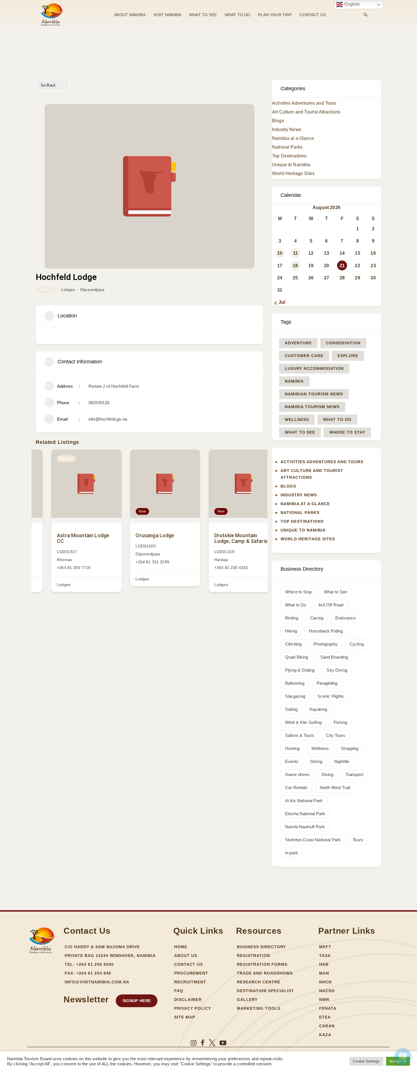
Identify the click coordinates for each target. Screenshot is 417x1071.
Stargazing (295, 696)
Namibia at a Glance (293, 138)
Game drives (297, 774)
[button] (136, 1000)
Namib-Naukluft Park (305, 826)
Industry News (286, 129)
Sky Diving (337, 670)
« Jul (280, 302)
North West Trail (335, 787)
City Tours (335, 735)
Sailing (291, 709)
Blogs (278, 120)
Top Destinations (289, 155)
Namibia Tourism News (312, 406)
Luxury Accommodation (314, 368)
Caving (316, 617)
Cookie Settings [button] (366, 1061)
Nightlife (341, 761)
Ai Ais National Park (304, 800)
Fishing (340, 722)
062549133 (99, 402)
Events (291, 761)
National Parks (287, 147)
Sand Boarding (334, 657)
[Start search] (365, 14)
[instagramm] (194, 1043)
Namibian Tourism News (314, 394)
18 (295, 265)
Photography (325, 644)
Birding (291, 617)
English (351, 4)
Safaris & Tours (299, 735)
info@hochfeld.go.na (108, 419)
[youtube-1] (223, 1043)
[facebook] (203, 1043)
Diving (328, 774)
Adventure (298, 343)
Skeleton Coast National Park (313, 839)
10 (279, 253)
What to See (300, 432)
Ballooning (295, 683)
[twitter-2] (212, 1043)
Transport (354, 774)
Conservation (343, 343)
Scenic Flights (330, 696)
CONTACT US (313, 14)
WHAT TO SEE (203, 14)
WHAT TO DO (237, 14)
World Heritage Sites (293, 173)
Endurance (345, 617)
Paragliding (327, 683)
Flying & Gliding (300, 670)
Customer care (304, 355)
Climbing (293, 644)
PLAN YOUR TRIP (275, 14)
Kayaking (318, 709)
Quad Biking (296, 657)
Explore (348, 355)
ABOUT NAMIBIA (130, 14)
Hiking (291, 631)
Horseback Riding (326, 631)
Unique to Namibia (291, 164)
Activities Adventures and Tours (304, 103)
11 (295, 253)
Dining (316, 761)
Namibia (294, 381)
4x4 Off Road (331, 604)
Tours (358, 839)
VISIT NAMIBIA (167, 14)
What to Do (337, 419)
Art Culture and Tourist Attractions (306, 111)
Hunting (292, 748)
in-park (291, 852)
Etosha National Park (305, 813)
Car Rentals (296, 787)
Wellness (297, 419)
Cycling (356, 644)
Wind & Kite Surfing (303, 722)
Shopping (349, 748)
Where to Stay (347, 432)
